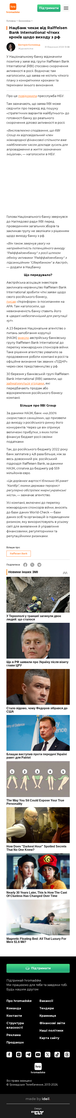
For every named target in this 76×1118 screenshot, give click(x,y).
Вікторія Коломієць (29, 45)
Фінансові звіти (52, 1023)
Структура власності (15, 1025)
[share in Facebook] (25, 565)
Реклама (13, 1035)
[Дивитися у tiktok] (57, 1054)
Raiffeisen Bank (18, 553)
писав (11, 301)
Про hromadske (19, 1001)
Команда (13, 1008)
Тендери (46, 1008)
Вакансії (46, 1001)
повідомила (27, 96)
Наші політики (51, 1030)
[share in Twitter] (32, 565)
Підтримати (49, 8)
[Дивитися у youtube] (38, 1054)
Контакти (14, 1015)
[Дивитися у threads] (67, 1054)
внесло (23, 338)
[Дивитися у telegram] (28, 1054)
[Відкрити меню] (66, 8)
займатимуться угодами (25, 383)
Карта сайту (49, 1038)
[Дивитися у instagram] (19, 1054)
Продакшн (15, 1042)
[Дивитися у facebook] (9, 1054)
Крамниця (47, 1015)
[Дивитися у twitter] (47, 1054)
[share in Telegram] (39, 565)
